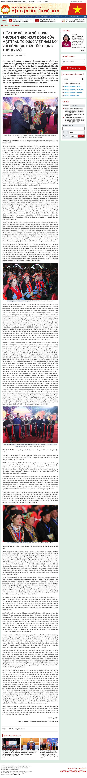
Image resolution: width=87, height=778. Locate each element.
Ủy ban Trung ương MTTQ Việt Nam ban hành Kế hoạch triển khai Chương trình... (75, 20)
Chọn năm (65, 136)
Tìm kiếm (81, 136)
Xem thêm (82, 50)
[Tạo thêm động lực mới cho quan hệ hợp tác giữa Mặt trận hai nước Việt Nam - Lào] (30, 743)
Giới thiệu (66, 31)
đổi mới (11, 729)
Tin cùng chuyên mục (12, 736)
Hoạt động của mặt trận (10, 25)
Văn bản (65, 102)
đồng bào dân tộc (20, 729)
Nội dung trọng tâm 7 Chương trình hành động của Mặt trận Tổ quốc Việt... (22, 20)
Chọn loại (65, 132)
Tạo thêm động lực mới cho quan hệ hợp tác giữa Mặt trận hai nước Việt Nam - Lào (30, 752)
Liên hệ (24, 1)
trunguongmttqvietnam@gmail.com (19, 772)
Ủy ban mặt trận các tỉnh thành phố (73, 74)
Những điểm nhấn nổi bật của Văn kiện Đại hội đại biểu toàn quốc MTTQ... (49, 20)
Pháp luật (74, 105)
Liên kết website (68, 56)
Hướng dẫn (66, 105)
